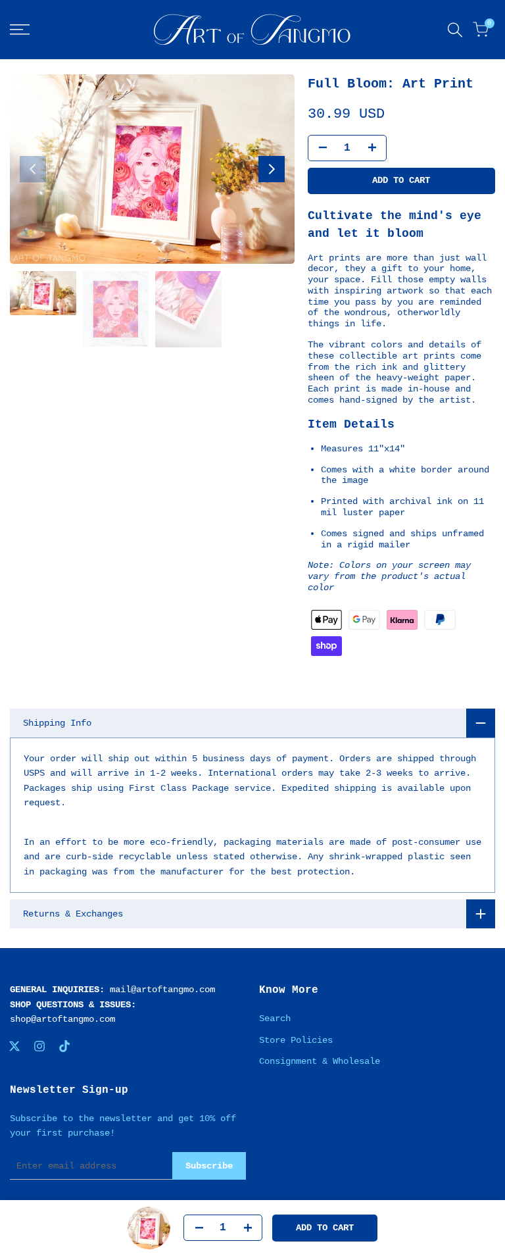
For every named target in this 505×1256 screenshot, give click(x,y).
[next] (271, 169)
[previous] (33, 169)
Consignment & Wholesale (319, 1061)
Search (275, 1018)
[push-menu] (20, 29)
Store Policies (296, 1040)
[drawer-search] (455, 30)
